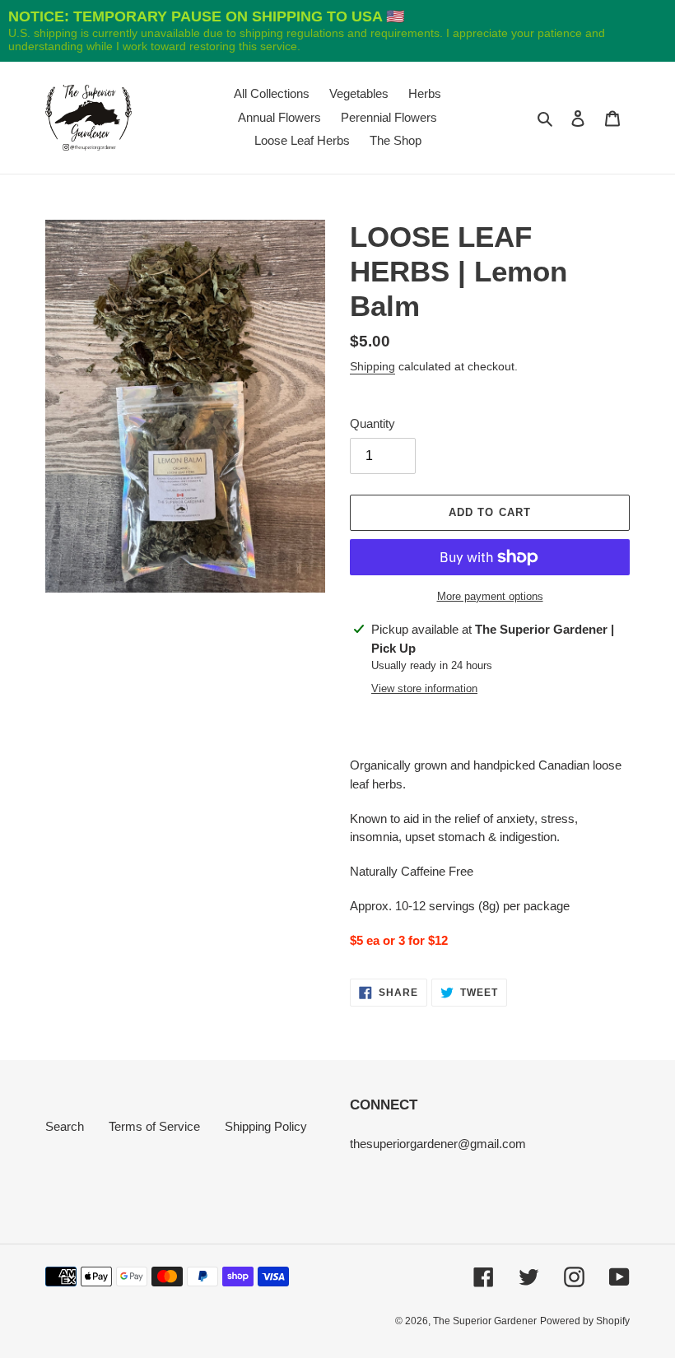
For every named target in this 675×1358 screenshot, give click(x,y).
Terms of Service (154, 1126)
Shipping (372, 366)
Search (64, 1126)
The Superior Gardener (485, 1321)
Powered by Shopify (585, 1321)
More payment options (490, 596)
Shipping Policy (266, 1126)
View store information (424, 688)
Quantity (372, 423)
